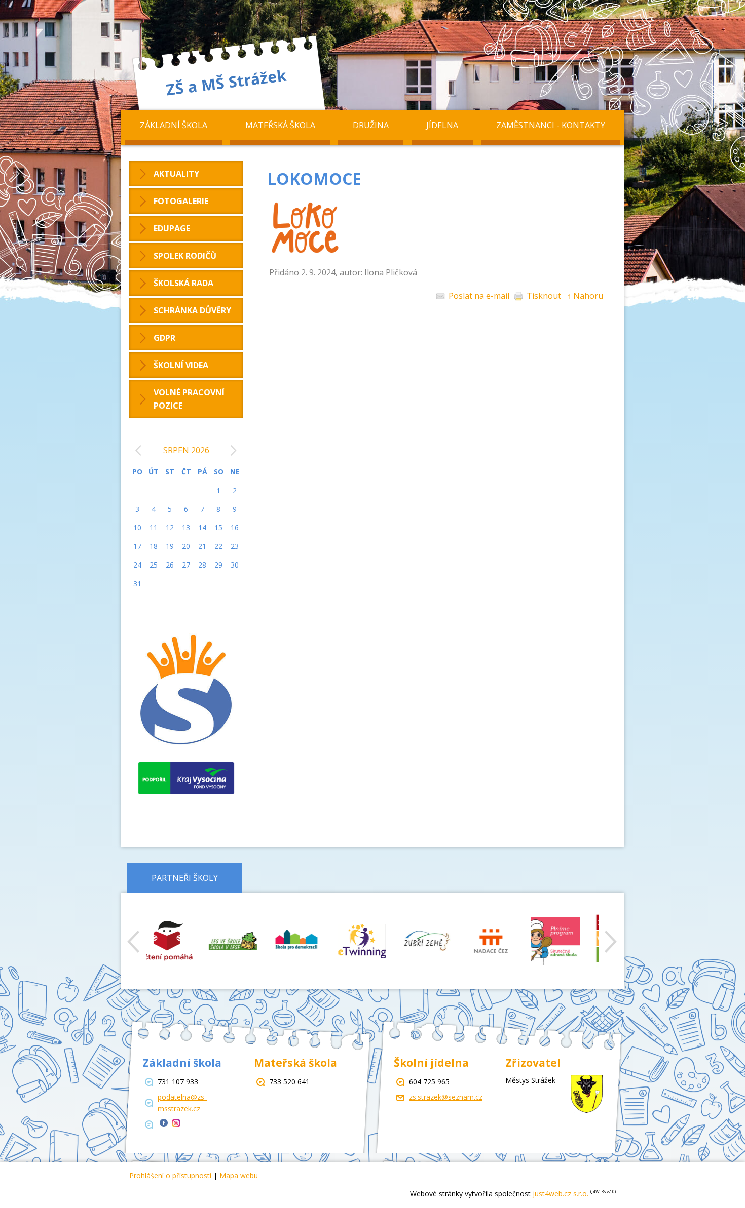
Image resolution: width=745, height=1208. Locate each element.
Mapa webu (238, 1175)
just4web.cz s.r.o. (560, 1193)
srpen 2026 (186, 450)
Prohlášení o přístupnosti (170, 1175)
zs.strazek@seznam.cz (445, 1097)
